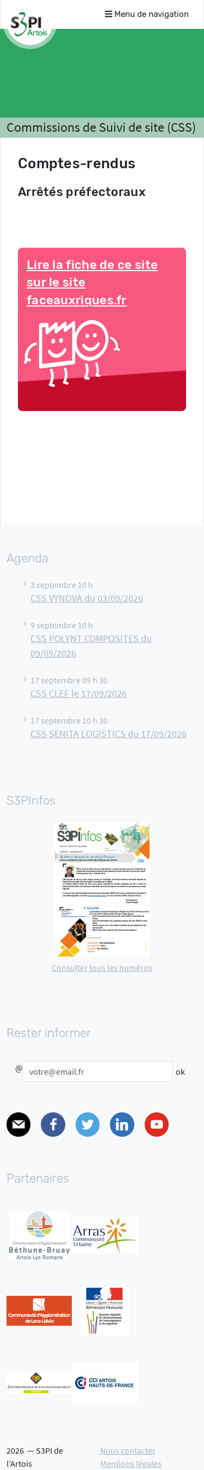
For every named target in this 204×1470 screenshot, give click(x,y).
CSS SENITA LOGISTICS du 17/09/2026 (108, 734)
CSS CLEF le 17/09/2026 (78, 694)
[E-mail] (18, 1124)
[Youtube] (157, 1124)
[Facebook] (53, 1124)
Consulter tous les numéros (102, 967)
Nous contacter (128, 1450)
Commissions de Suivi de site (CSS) (101, 127)
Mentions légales (131, 1463)
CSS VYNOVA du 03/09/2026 (86, 598)
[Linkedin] (122, 1124)
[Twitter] (88, 1124)
